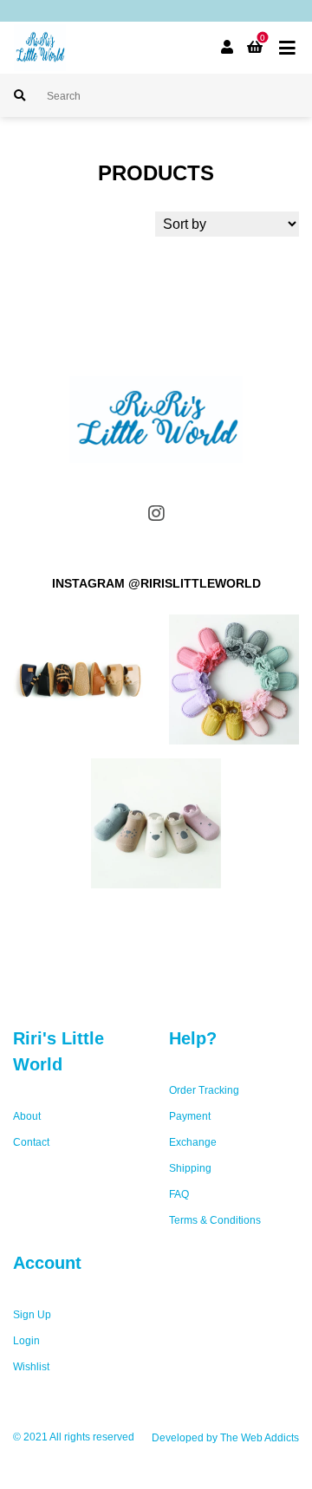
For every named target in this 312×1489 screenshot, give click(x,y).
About (27, 1116)
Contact (31, 1142)
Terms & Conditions (215, 1220)
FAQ (179, 1194)
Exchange (193, 1142)
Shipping (190, 1168)
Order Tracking (204, 1090)
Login (26, 1341)
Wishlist (31, 1367)
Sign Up (32, 1315)
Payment (190, 1116)
